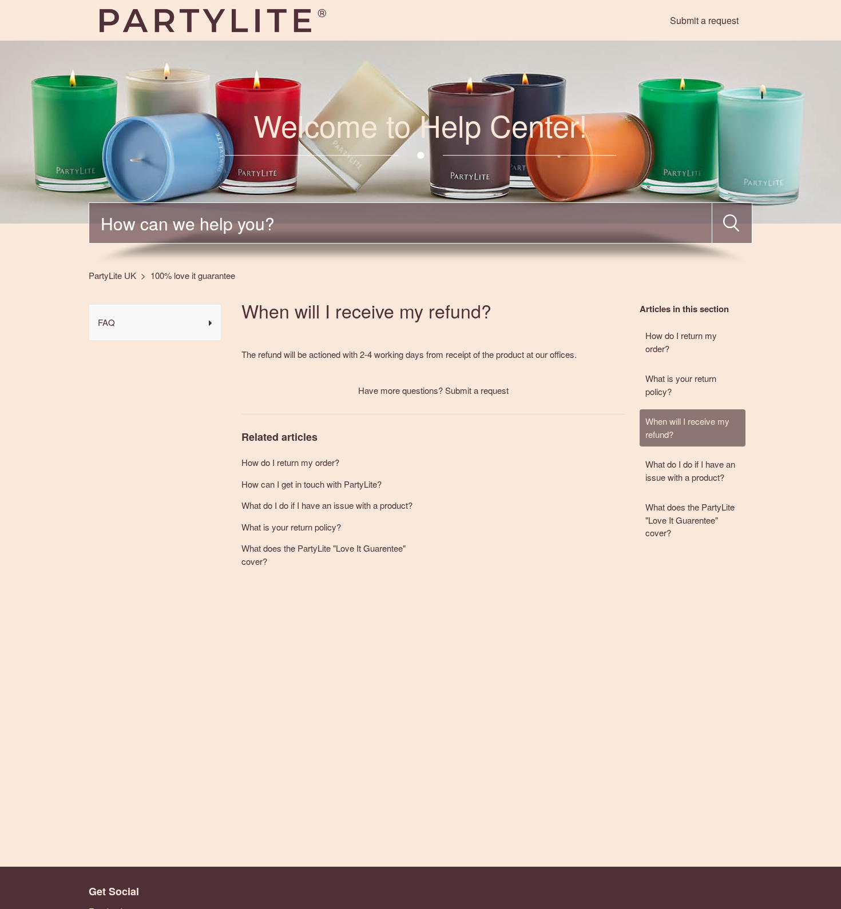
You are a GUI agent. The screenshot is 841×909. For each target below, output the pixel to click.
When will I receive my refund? (687, 427)
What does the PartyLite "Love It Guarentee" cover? (690, 520)
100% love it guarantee (192, 275)
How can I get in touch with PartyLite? (311, 484)
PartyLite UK (112, 275)
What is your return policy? (680, 384)
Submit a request (704, 20)
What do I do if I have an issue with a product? (690, 470)
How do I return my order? (681, 341)
